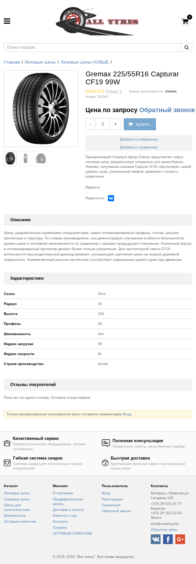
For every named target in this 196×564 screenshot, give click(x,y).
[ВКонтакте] (111, 198)
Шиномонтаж (15, 515)
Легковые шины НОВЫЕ (84, 62)
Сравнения (111, 505)
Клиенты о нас (65, 515)
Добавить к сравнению (139, 147)
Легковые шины (40, 62)
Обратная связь (164, 529)
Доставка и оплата (68, 510)
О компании (63, 493)
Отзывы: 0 (113, 91)
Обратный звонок (167, 109)
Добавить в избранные (139, 139)
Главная (12, 62)
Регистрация (112, 499)
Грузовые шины (17, 499)
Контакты (60, 521)
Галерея (60, 527)
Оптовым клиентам (20, 521)
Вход (127, 414)
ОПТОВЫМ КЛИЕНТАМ (72, 533)
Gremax (171, 91)
